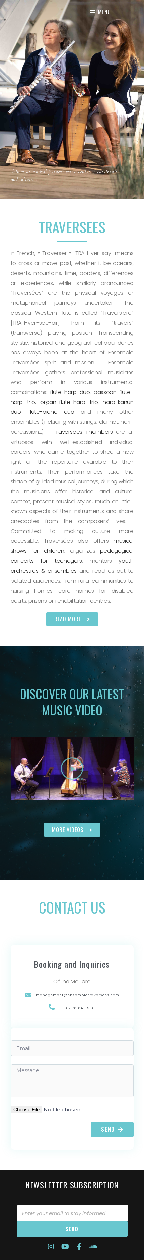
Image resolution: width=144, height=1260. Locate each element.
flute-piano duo (51, 412)
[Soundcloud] (93, 1246)
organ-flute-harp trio (69, 402)
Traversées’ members (83, 432)
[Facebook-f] (79, 1246)
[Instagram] (51, 1246)
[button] (72, 619)
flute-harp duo (70, 392)
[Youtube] (65, 1246)
